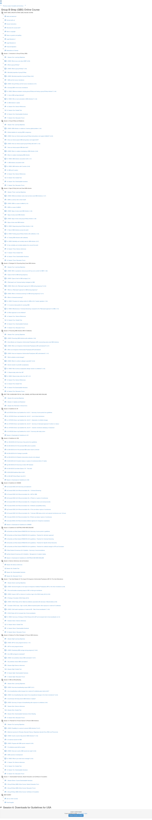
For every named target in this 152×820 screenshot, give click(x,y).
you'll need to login (82, 813)
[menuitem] (1, 3)
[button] (1, 1)
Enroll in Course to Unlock (76, 815)
